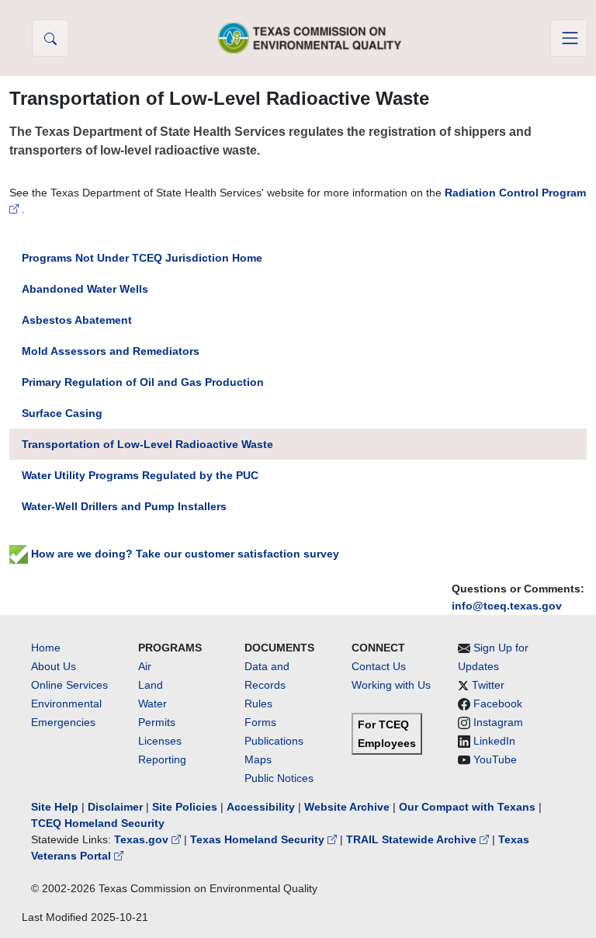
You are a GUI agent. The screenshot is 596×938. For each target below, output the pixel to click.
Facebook (497, 703)
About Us (53, 666)
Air (144, 666)
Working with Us (391, 685)
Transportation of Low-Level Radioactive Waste (147, 444)
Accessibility (262, 807)
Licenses (160, 741)
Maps (258, 759)
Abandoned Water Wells (85, 289)
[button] (50, 38)
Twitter (488, 685)
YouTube (495, 759)
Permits (156, 722)
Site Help (54, 807)
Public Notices (279, 778)
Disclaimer (115, 807)
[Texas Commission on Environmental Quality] (309, 38)
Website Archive (347, 807)
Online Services (69, 685)
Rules (258, 703)
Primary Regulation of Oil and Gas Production (143, 382)
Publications (273, 741)
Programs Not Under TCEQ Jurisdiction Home (142, 258)
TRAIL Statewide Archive (413, 839)
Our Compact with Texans (467, 807)
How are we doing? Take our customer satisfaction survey (183, 553)
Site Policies (184, 807)
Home (46, 647)
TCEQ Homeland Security (98, 823)
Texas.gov (143, 839)
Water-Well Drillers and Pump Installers (124, 506)
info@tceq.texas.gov (507, 605)
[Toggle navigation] (568, 38)
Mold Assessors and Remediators (110, 351)
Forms (260, 722)
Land (150, 685)
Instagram (498, 722)
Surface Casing (62, 413)
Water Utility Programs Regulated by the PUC (140, 475)
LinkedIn (494, 741)
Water (152, 703)
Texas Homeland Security (258, 839)
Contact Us (379, 666)
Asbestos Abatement (77, 320)
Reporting (162, 759)
